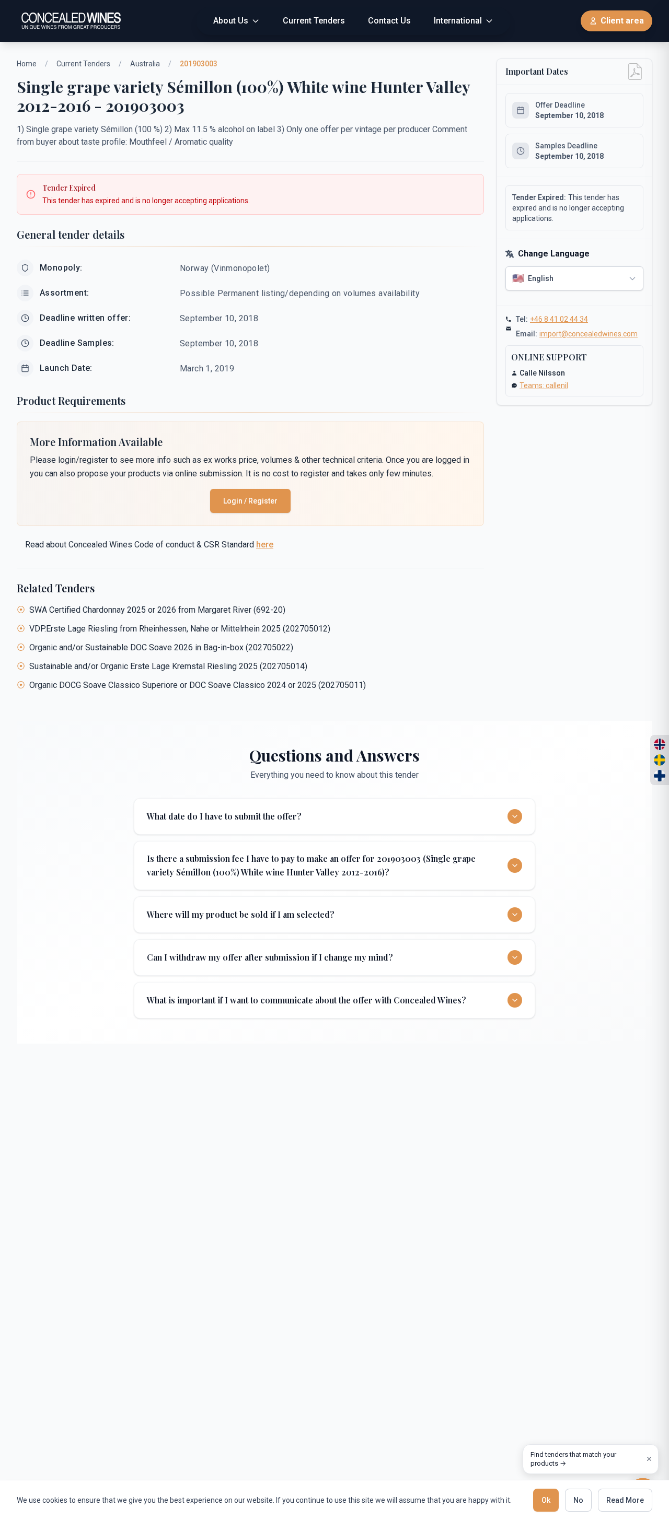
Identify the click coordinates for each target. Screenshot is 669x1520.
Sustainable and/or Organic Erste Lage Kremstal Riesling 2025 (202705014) (168, 666)
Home (27, 64)
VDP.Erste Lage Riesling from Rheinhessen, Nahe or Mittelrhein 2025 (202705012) (179, 629)
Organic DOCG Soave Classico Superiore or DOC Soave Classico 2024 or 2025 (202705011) (197, 685)
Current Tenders (83, 64)
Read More (625, 1500)
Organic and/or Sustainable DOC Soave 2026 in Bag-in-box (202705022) (161, 647)
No (578, 1500)
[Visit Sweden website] (659, 760)
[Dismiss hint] (649, 1459)
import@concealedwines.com (588, 334)
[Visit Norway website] (659, 744)
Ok (545, 1500)
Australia (145, 64)
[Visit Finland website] (659, 775)
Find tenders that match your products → (573, 1459)
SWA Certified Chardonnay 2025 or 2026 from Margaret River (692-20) (157, 610)
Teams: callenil (544, 385)
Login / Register (250, 501)
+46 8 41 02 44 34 (559, 319)
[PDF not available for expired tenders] (635, 71)
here (264, 544)
